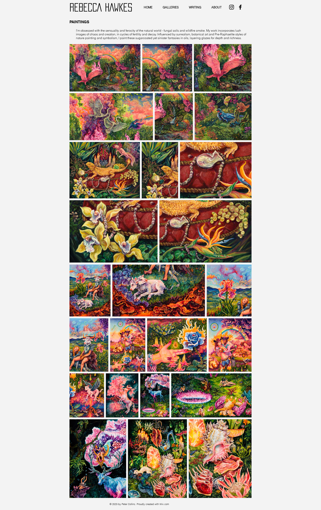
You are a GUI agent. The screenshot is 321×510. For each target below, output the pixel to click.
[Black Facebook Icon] (240, 7)
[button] (171, 7)
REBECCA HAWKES (100, 7)
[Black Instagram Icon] (231, 7)
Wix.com (164, 504)
